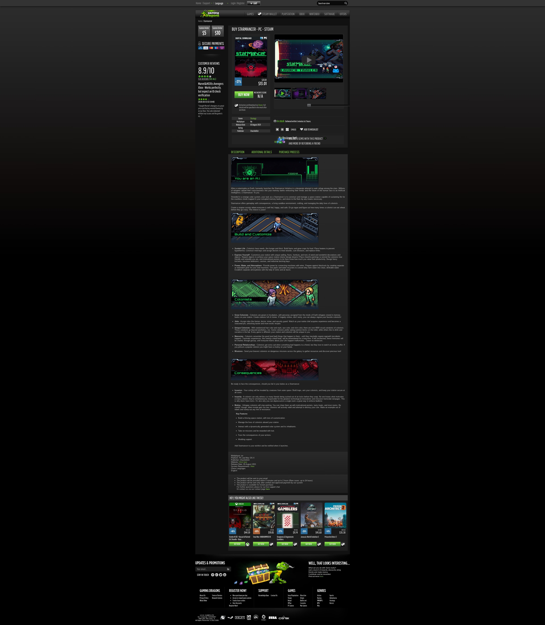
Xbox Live (303, 595)
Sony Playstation (293, 595)
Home (198, 3)
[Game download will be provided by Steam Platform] (236, 105)
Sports (332, 595)
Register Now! (233, 605)
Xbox (302, 14)
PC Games (291, 605)
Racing (319, 598)
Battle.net (303, 600)
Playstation (288, 14)
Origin (302, 598)
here (321, 576)
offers (343, 14)
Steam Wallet (269, 14)
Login (233, 3)
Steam (260, 105)
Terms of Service (217, 595)
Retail (290, 600)
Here (252, 466)
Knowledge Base (263, 595)
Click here (243, 462)
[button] (207, 3)
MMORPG (320, 600)
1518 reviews (207, 78)
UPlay (289, 603)
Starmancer (208, 20)
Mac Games (303, 605)
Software (329, 14)
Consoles (303, 603)
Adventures (333, 598)
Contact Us (274, 595)
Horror (332, 603)
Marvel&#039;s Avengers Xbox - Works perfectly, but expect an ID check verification (210, 89)
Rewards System (217, 598)
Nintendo (314, 14)
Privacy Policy (204, 598)
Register (241, 3)
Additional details (261, 152)
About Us (202, 595)
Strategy (253, 118)
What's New (203, 600)
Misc (318, 605)
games (250, 14)
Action (319, 595)
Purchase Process (289, 152)
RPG (318, 603)
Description (237, 152)
